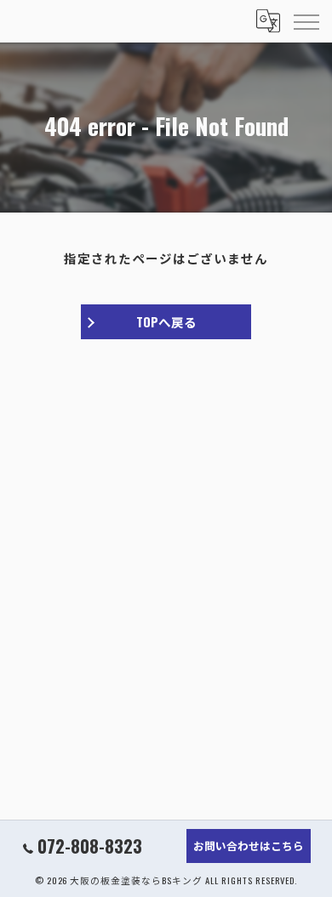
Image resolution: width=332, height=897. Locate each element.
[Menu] (305, 21)
